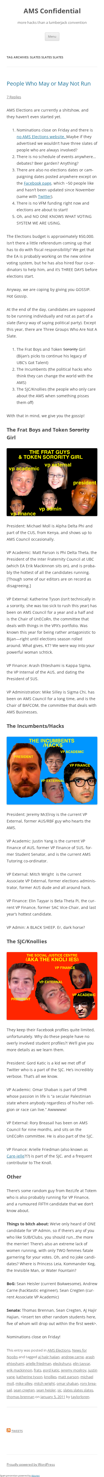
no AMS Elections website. (41, 136)
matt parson (68, 1376)
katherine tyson (29, 1376)
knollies (50, 1376)
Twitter (44, 196)
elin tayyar (81, 1363)
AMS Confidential (52, 11)
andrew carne (72, 1356)
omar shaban (67, 1383)
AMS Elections (58, 1350)
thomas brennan (20, 1396)
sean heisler (46, 1390)
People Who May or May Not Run (49, 83)
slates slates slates (78, 1390)
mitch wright (44, 1383)
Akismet (35, 1475)
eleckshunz (62, 1363)
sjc (59, 1390)
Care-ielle (15, 1156)
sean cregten (24, 1390)
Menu (52, 36)
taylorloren (80, 1396)
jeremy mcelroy (74, 1370)
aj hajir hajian (49, 1356)
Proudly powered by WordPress (31, 1464)
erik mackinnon (19, 1370)
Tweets (17, 1431)
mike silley (24, 1383)
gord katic (51, 1370)
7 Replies (14, 96)
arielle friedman (38, 1363)
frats (37, 1370)
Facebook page (37, 183)
